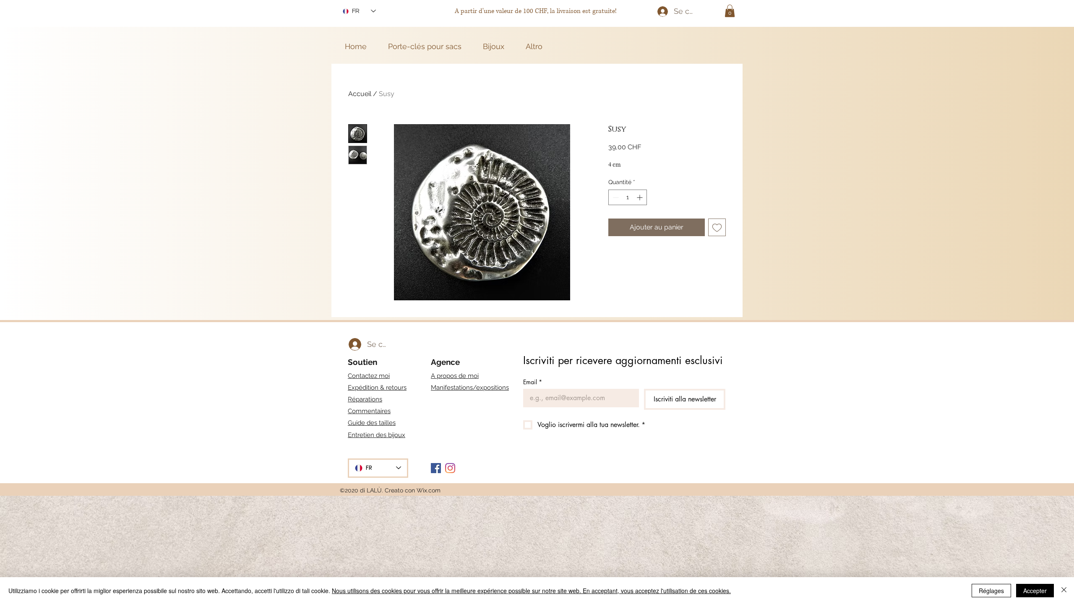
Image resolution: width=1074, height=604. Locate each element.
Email (532, 381)
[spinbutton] (627, 197)
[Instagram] (450, 468)
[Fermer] (1064, 590)
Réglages (991, 590)
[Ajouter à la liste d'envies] (717, 227)
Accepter (1035, 590)
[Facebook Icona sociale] (436, 468)
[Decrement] (615, 197)
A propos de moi (455, 376)
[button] (730, 11)
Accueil (359, 94)
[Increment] (640, 197)
